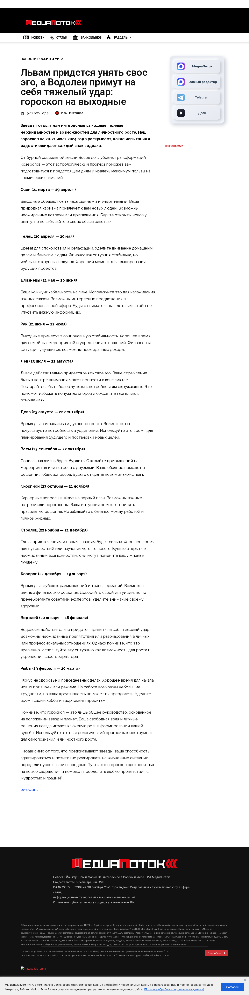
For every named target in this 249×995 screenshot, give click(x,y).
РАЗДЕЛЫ (120, 37)
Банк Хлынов (91, 37)
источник (30, 790)
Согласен (232, 987)
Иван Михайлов (72, 113)
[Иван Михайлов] (57, 113)
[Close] (245, 980)
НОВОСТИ (38, 37)
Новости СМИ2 (174, 146)
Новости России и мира (42, 59)
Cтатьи (61, 37)
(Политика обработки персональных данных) (174, 989)
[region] (124, 986)
